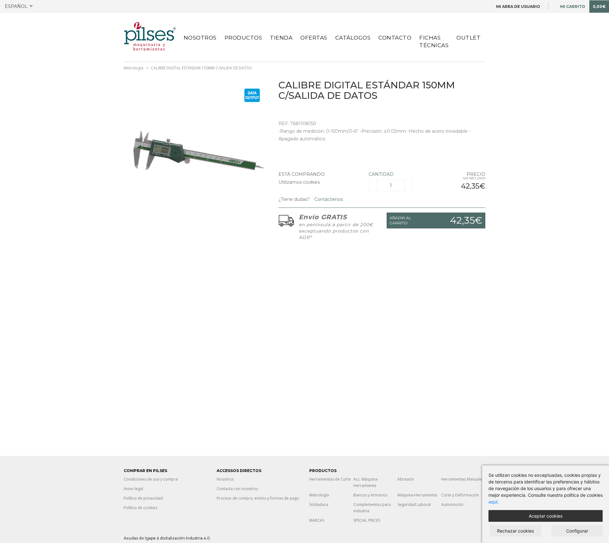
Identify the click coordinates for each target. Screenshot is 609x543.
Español (16, 6)
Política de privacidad (143, 498)
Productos (243, 38)
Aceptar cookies (545, 516)
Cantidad (381, 174)
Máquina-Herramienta (417, 495)
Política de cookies (140, 507)
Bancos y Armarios (370, 495)
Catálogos (353, 38)
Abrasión (405, 479)
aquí (492, 501)
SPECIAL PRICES (366, 520)
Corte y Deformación (460, 495)
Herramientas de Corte (330, 479)
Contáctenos (328, 199)
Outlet (468, 38)
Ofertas (313, 38)
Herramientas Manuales (462, 479)
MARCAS (316, 520)
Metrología (133, 68)
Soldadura (318, 504)
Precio (476, 174)
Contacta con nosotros (237, 488)
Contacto (394, 38)
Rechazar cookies (515, 530)
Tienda (281, 38)
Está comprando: (301, 174)
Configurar (577, 530)
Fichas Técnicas (434, 41)
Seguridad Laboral (414, 504)
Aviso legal (133, 488)
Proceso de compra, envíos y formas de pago (258, 498)
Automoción (452, 504)
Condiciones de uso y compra (151, 479)
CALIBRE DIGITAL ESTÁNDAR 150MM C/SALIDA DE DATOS (201, 68)
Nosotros (200, 38)
